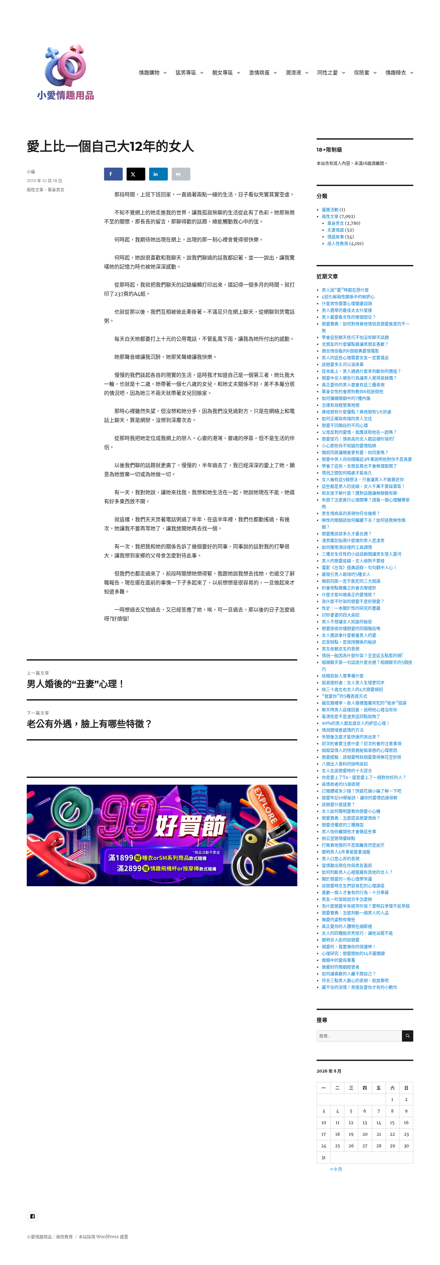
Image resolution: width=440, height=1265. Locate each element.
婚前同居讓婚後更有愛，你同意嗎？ (355, 452)
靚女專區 (222, 73)
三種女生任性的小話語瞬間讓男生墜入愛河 (361, 554)
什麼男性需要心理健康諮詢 (347, 303)
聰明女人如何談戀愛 (340, 940)
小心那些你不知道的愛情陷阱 (349, 445)
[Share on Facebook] (113, 174)
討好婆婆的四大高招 (340, 615)
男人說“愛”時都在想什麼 (345, 290)
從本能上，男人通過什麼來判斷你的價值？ (361, 371)
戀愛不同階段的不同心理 (345, 425)
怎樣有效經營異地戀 (340, 405)
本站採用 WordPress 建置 (103, 1237)
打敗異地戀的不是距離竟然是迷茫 (353, 845)
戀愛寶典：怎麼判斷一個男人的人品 (355, 913)
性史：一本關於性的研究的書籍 (351, 608)
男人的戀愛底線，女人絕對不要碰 (353, 561)
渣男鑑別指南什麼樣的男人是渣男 (353, 540)
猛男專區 (186, 73)
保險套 (361, 73)
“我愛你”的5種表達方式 (344, 696)
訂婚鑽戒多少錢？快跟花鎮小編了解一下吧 (361, 791)
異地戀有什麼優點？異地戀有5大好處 (356, 412)
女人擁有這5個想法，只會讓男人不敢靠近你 (363, 479)
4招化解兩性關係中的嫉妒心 (348, 296)
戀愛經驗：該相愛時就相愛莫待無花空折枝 (361, 757)
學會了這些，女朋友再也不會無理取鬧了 (359, 466)
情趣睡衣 (396, 73)
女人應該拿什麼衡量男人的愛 (349, 635)
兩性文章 (35, 189)
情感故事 (335, 237)
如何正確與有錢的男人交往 (347, 418)
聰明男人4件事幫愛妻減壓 (346, 852)
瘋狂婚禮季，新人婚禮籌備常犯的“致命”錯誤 (364, 703)
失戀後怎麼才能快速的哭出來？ (351, 737)
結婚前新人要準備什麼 (343, 676)
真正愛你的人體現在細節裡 (347, 926)
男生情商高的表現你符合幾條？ (351, 513)
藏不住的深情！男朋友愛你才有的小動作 (359, 987)
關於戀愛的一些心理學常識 (347, 879)
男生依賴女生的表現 (340, 649)
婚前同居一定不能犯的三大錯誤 (351, 581)
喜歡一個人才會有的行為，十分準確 (355, 892)
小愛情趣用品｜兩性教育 (50, 1237)
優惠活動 (330, 209)
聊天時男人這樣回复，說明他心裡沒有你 (359, 709)
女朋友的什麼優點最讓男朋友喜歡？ (355, 344)
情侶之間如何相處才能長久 (347, 473)
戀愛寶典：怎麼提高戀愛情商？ (351, 818)
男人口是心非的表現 (340, 858)
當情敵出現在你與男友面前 (347, 865)
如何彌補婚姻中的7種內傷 (346, 398)
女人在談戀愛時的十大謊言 (347, 770)
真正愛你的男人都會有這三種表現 (353, 384)
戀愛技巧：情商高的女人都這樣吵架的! (358, 439)
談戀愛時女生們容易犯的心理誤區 (353, 885)
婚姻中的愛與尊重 (338, 960)
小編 (31, 171)
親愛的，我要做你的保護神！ (349, 946)
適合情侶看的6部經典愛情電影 (350, 351)
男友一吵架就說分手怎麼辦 (347, 899)
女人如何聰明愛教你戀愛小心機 (351, 811)
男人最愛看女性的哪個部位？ (349, 317)
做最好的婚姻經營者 (340, 967)
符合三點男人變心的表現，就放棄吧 (355, 980)
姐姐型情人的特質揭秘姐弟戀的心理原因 (359, 750)
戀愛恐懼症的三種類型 (343, 825)
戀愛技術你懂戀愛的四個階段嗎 (351, 628)
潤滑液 (293, 73)
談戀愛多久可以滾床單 (343, 364)
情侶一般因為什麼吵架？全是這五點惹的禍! (362, 655)
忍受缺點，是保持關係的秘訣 (349, 642)
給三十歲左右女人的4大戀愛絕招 (352, 689)
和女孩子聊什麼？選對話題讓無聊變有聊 (359, 493)
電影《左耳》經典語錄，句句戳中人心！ (359, 567)
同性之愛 (327, 73)
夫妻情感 (335, 230)
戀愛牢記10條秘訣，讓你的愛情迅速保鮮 (359, 797)
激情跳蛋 (259, 73)
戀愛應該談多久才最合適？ (347, 533)
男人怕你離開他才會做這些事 (349, 831)
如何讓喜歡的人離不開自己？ (349, 973)
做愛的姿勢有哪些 (338, 919)
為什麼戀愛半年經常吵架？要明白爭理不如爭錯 (366, 906)
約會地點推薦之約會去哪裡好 (349, 588)
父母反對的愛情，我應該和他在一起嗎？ (359, 432)
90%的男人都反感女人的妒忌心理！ (356, 723)
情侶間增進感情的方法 (343, 730)
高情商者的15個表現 (341, 784)
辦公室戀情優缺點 (338, 838)
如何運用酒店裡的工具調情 (347, 547)
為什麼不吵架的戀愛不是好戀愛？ (353, 601)
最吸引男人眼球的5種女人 (346, 574)
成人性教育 (337, 243)
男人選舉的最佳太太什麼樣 (347, 310)
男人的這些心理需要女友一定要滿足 (355, 357)
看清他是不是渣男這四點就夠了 (351, 716)
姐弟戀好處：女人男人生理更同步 (353, 682)
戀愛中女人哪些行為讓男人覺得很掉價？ (359, 378)
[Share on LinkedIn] (158, 174)
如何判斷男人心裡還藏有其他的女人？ (357, 872)
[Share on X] (136, 174)
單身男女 (56, 189)
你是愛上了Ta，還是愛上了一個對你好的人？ (364, 777)
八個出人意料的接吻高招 (345, 764)
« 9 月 (336, 1169)
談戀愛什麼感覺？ (338, 804)
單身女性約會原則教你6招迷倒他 (352, 391)
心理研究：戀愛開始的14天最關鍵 (353, 953)
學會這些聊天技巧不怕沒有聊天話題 (355, 337)
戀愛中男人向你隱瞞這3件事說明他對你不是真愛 (367, 459)
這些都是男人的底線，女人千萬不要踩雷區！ (364, 486)
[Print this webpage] (181, 174)
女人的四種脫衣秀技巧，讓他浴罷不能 (357, 933)
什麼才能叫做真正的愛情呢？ (349, 594)
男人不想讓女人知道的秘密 (347, 621)
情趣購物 (149, 73)
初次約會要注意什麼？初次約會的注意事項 (361, 743)
